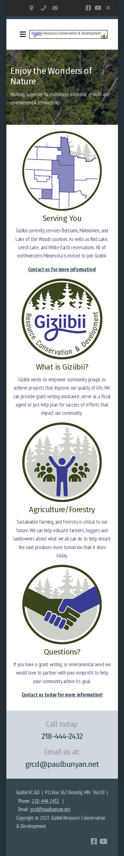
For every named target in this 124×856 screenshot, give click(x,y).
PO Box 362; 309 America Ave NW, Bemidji (32, 8)
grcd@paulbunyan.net (55, 8)
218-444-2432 (43, 8)
